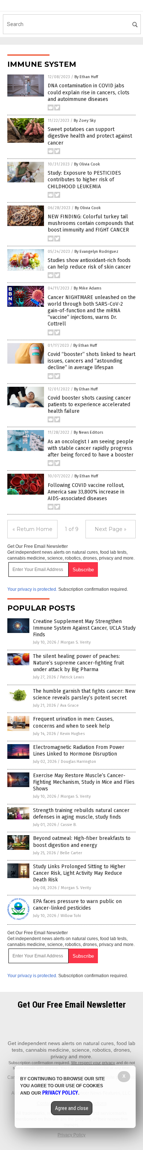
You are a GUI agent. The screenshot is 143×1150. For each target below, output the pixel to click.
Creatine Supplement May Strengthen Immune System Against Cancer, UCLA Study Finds (84, 628)
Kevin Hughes (72, 733)
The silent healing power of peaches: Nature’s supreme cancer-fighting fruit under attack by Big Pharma (78, 663)
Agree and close (71, 1108)
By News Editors (88, 432)
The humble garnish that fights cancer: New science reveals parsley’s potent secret (84, 694)
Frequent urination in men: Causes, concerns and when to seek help (73, 722)
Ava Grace (69, 705)
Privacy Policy (71, 1135)
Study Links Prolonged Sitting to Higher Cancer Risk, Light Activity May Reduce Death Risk (79, 873)
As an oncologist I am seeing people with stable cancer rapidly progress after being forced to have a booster (90, 448)
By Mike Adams (87, 288)
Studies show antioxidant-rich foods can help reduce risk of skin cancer (89, 263)
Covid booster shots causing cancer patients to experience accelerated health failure (89, 404)
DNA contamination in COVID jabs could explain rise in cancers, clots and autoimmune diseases (88, 92)
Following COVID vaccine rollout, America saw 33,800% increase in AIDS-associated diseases (86, 492)
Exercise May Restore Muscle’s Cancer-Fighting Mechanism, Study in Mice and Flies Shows (84, 782)
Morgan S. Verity (75, 642)
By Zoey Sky (85, 120)
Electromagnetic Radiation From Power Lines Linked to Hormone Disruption (78, 750)
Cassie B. (68, 824)
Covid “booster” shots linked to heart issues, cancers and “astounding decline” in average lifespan (91, 361)
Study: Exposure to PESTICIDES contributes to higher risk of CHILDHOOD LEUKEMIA (84, 179)
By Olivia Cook (87, 164)
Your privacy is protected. (32, 589)
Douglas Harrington (78, 761)
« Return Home (32, 529)
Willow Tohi (70, 915)
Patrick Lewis (72, 677)
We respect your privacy (93, 1062)
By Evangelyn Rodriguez (96, 251)
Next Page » (110, 529)
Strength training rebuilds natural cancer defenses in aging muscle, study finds (81, 813)
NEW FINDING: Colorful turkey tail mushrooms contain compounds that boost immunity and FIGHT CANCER (90, 223)
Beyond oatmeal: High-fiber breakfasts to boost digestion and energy (82, 841)
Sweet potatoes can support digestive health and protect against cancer (90, 136)
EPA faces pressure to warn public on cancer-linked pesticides (77, 904)
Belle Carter (71, 853)
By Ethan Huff (86, 76)
